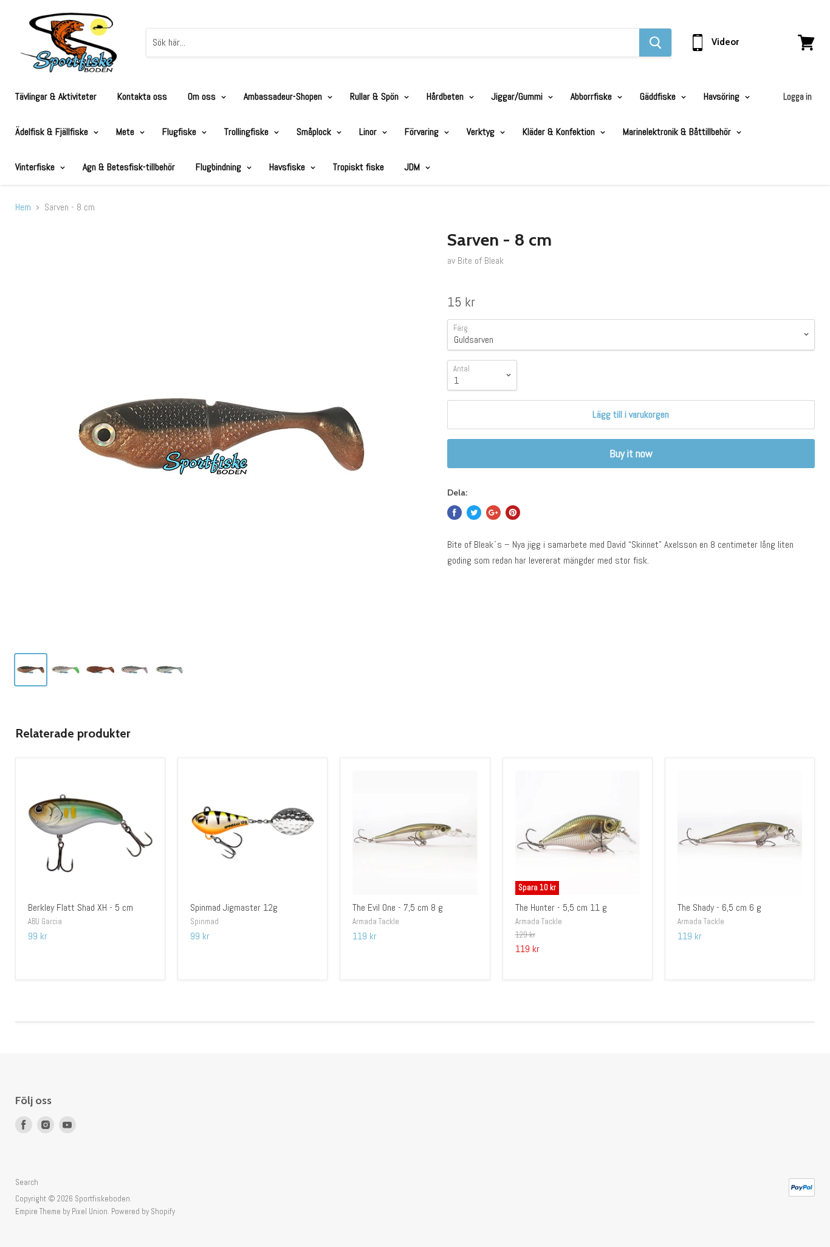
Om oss (203, 96)
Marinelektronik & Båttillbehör (678, 131)
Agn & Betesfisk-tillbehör (129, 167)
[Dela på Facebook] (454, 512)
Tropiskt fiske (358, 167)
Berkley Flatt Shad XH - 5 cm (80, 907)
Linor (369, 131)
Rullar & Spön (375, 96)
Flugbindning (220, 167)
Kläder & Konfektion (560, 131)
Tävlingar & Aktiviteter (56, 96)
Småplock (315, 131)
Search (26, 1182)
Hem (23, 207)
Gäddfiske (659, 96)
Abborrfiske (592, 96)
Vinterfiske (36, 167)
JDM (413, 167)
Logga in (797, 96)
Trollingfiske (247, 131)
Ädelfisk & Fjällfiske (53, 131)
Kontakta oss (142, 96)
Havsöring (723, 96)
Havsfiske (288, 167)
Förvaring (423, 131)
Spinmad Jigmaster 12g (234, 907)
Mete (126, 131)
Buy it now (631, 453)
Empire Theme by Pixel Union (61, 1211)
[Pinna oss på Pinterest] (513, 512)
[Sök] (655, 43)
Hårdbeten (446, 96)
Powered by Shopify (143, 1211)
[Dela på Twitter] (474, 512)
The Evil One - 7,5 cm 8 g (397, 907)
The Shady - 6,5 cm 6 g (719, 907)
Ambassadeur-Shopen (284, 96)
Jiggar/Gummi (518, 96)
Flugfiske (180, 131)
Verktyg (482, 131)
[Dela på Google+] (493, 512)
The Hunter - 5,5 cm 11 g (561, 907)
